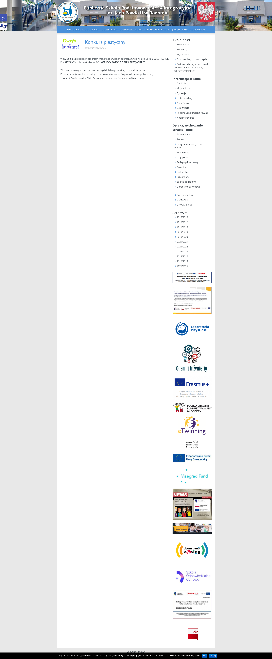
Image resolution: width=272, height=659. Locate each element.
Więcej (213, 656)
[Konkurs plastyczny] (71, 44)
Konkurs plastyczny (105, 42)
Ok (204, 656)
